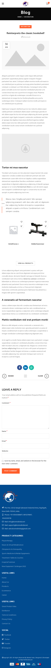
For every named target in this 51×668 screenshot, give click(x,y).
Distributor (6, 610)
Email (4, 441)
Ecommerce (6, 590)
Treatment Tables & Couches (12, 557)
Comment (6, 403)
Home (20, 17)
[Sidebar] (3, 203)
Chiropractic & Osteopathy (12, 549)
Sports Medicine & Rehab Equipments (16, 553)
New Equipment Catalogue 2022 (14, 566)
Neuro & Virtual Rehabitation (12, 545)
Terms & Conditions (9, 615)
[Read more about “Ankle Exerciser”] (46, 226)
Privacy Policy (7, 619)
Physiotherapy (7, 540)
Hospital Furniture (8, 562)
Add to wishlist (21, 222)
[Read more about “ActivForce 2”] (21, 226)
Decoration (28, 17)
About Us (5, 582)
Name (4, 431)
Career (4, 595)
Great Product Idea (9, 606)
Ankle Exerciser (37, 243)
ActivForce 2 (13, 243)
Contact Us (6, 623)
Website (5, 451)
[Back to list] (25, 376)
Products (5, 586)
